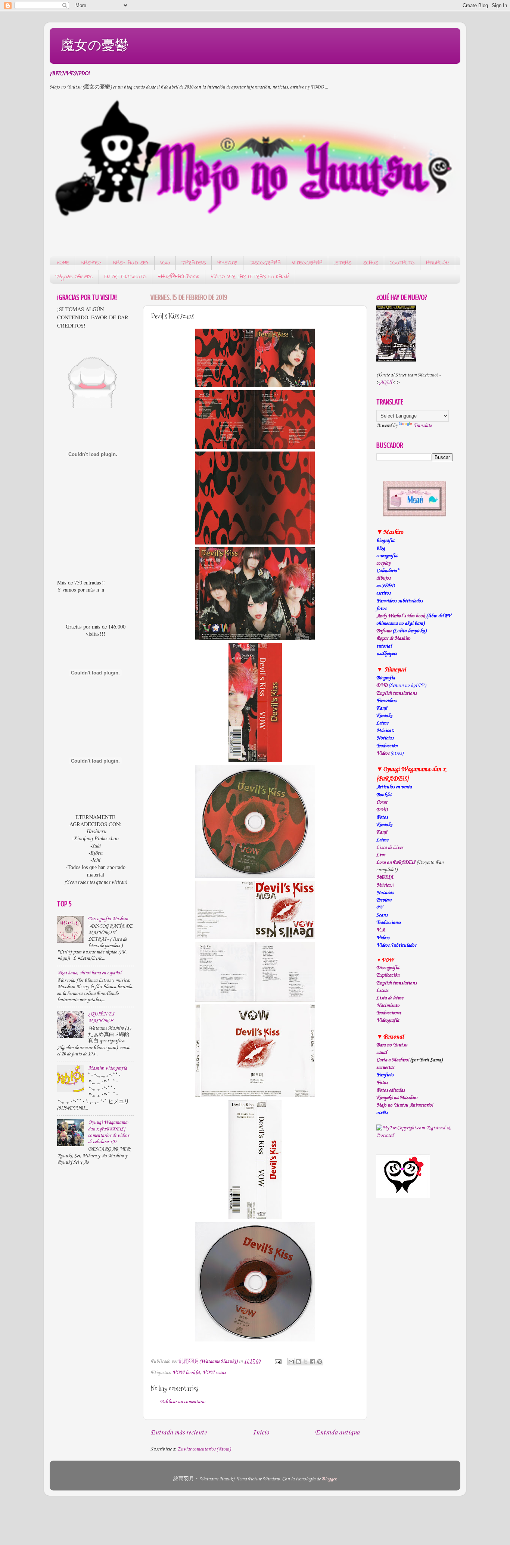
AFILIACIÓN (437, 263)
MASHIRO (91, 263)
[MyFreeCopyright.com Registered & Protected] (414, 1135)
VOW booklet (186, 1372)
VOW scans (214, 1372)
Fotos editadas (390, 1090)
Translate (423, 425)
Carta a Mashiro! (392, 1060)
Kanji (381, 832)
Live (380, 855)
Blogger (328, 1479)
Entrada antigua (337, 1432)
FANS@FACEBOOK (178, 277)
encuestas (385, 1067)
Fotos (382, 1083)
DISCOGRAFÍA (264, 263)
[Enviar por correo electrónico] (291, 1361)
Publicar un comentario (182, 1402)
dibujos (383, 578)
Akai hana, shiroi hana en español (89, 973)
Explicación (387, 975)
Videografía (387, 1020)
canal (381, 1052)
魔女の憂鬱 (94, 45)
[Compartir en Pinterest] (319, 1361)
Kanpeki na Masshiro (396, 1098)
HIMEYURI (227, 263)
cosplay (383, 563)
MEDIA (384, 877)
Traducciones (388, 1013)
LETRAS (342, 263)
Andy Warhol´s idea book (400, 616)
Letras (382, 990)
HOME (63, 263)
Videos (382, 753)
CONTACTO (402, 263)
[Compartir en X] (305, 1361)
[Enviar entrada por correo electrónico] (277, 1361)
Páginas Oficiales (74, 277)
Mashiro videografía (107, 1068)
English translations (396, 983)
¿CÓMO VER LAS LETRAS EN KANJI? (250, 277)
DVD (382, 685)
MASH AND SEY (131, 263)
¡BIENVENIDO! (70, 73)
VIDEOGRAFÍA (307, 263)
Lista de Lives (389, 847)
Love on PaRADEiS (396, 862)
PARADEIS (193, 263)
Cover (381, 802)
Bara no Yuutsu (391, 1045)
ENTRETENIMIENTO (125, 277)
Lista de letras (389, 998)
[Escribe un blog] (298, 1361)
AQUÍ (385, 382)
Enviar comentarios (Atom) (204, 1449)
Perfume (384, 631)
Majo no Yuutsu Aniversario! (404, 1105)
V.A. (381, 930)
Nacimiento (387, 1005)
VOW (165, 263)
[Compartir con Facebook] (312, 1361)
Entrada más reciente (178, 1432)
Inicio (261, 1432)
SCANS (370, 263)
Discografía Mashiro (108, 919)
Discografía (387, 968)
